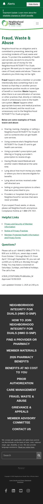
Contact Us (21, 429)
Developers (20, 482)
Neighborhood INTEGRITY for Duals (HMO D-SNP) (21, 309)
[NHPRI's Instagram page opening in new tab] (28, 491)
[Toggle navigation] (37, 23)
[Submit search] (39, 455)
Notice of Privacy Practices (16, 230)
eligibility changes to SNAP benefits (18, 16)
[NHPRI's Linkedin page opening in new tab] (13, 491)
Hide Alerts (33, 4)
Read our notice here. (26, 447)
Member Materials (22, 350)
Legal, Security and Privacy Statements (20, 480)
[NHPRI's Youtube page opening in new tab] (20, 491)
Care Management (21, 389)
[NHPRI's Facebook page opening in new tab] (6, 491)
